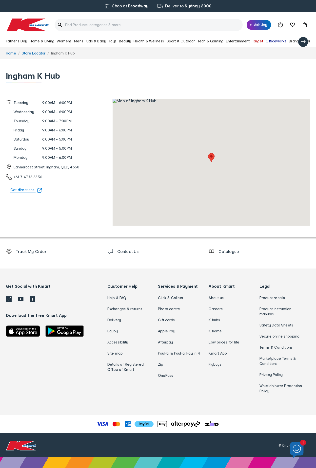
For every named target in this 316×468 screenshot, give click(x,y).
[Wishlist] (292, 24)
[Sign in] (280, 24)
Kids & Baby (96, 41)
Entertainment (238, 41)
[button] (304, 24)
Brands (295, 41)
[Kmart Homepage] (27, 25)
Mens (78, 41)
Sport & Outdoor (181, 41)
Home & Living (42, 41)
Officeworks (276, 41)
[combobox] (149, 25)
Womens (64, 41)
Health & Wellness (149, 41)
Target (257, 41)
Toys (113, 41)
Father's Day (16, 41)
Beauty (125, 41)
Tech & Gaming (211, 41)
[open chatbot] (297, 450)
